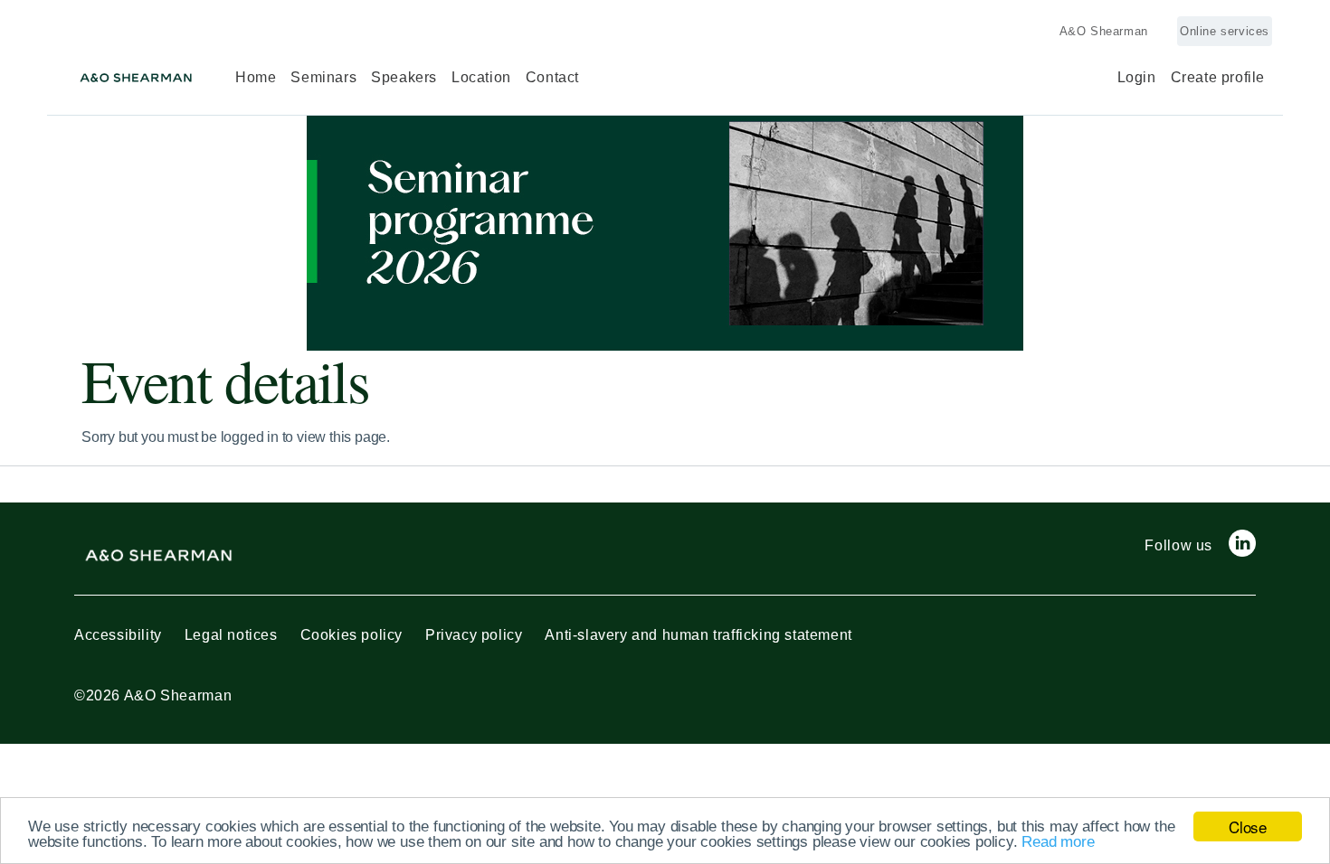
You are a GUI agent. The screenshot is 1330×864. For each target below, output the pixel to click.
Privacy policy (473, 635)
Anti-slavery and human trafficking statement (698, 635)
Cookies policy (351, 635)
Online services (1224, 31)
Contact (552, 77)
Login (1136, 77)
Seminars (323, 77)
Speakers (404, 77)
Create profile (1218, 77)
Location (481, 77)
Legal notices (231, 635)
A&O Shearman (1103, 31)
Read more (1057, 841)
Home (255, 77)
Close (1248, 826)
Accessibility (118, 635)
